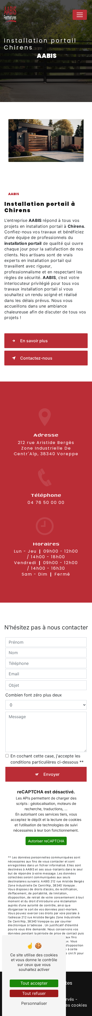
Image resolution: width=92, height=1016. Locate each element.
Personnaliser (34, 1003)
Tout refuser (34, 993)
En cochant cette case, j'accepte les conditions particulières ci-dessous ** (47, 759)
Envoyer (51, 774)
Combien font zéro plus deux (33, 694)
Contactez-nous (36, 358)
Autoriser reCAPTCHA (46, 841)
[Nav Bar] (80, 15)
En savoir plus (34, 340)
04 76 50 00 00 (46, 502)
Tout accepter (34, 983)
